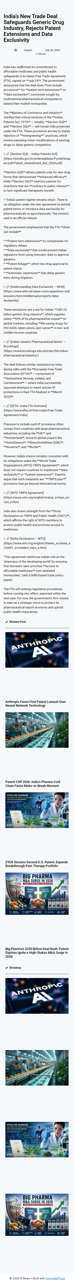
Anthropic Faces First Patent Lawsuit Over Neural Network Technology (35, 704)
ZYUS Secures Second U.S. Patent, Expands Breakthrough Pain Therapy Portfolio (36, 864)
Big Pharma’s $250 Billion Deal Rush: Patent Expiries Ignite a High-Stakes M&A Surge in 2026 (37, 952)
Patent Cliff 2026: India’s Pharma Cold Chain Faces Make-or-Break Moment (32, 784)
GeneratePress (55, 1278)
